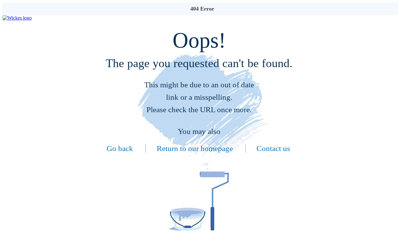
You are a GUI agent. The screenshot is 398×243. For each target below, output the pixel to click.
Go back (120, 148)
